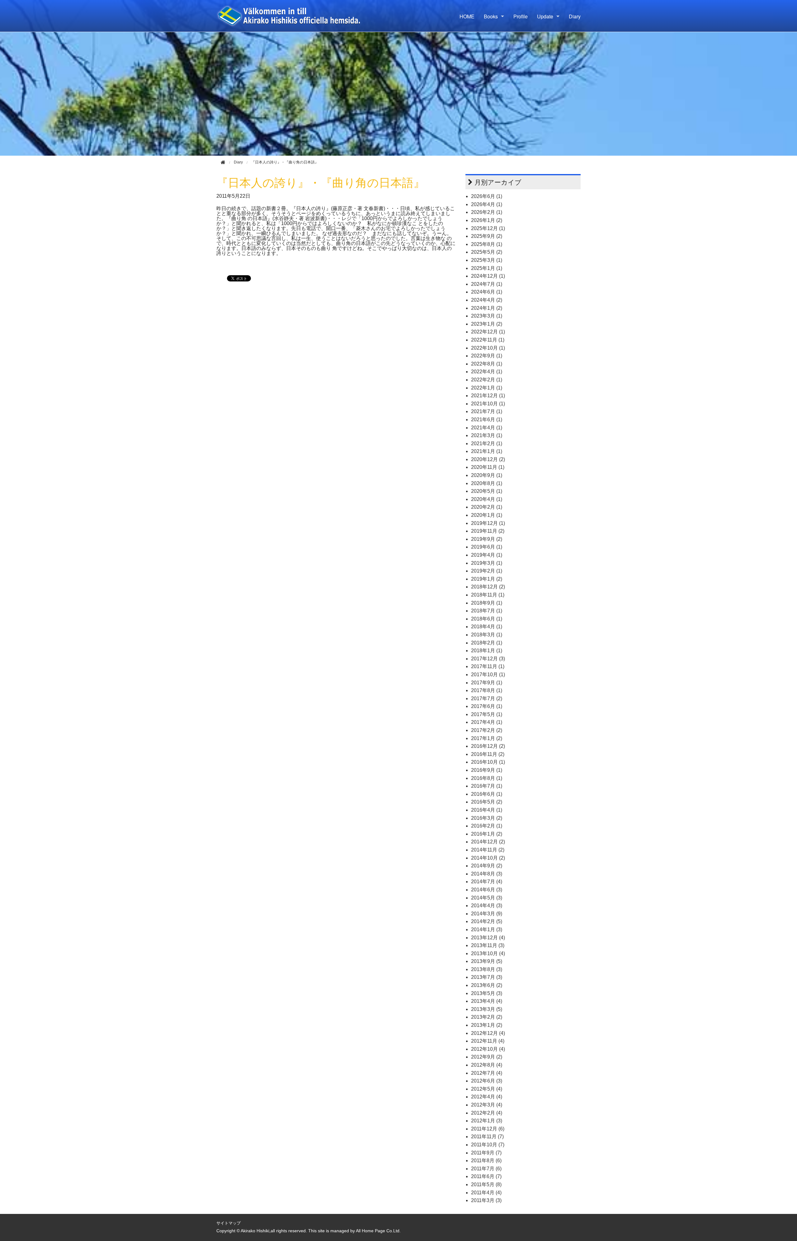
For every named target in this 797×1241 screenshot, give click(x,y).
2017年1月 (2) (486, 738)
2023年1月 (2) (486, 324)
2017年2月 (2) (486, 730)
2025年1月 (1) (486, 268)
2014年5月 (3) (486, 897)
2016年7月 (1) (486, 786)
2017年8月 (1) (486, 690)
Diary (575, 16)
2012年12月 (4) (488, 1033)
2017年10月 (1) (488, 674)
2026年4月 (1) (486, 204)
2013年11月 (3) (487, 945)
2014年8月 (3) (486, 873)
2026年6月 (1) (486, 196)
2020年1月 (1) (486, 515)
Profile (520, 16)
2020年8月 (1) (486, 483)
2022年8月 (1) (486, 363)
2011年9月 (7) (486, 1152)
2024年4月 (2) (486, 300)
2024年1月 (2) (486, 308)
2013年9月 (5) (486, 961)
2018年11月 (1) (487, 594)
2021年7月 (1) (486, 411)
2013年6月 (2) (486, 985)
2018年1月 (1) (486, 650)
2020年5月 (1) (486, 491)
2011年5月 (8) (486, 1184)
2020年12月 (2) (488, 459)
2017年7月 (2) (486, 698)
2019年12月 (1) (488, 523)
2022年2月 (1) (486, 379)
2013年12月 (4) (488, 937)
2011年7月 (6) (486, 1168)
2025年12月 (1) (488, 228)
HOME (467, 16)
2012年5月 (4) (486, 1089)
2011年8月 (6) (486, 1160)
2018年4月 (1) (486, 626)
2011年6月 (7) (486, 1176)
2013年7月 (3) (486, 977)
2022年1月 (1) (486, 387)
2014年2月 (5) (486, 921)
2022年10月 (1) (488, 348)
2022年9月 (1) (486, 355)
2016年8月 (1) (486, 778)
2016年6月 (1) (486, 794)
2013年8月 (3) (486, 969)
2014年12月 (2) (488, 841)
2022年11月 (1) (487, 339)
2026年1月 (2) (486, 220)
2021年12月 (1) (488, 395)
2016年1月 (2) (486, 834)
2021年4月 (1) (486, 427)
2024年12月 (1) (488, 276)
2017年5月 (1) (486, 714)
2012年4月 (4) (486, 1096)
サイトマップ (228, 1223)
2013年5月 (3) (486, 993)
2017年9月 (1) (486, 682)
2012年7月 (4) (486, 1073)
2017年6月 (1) (486, 706)
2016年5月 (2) (486, 802)
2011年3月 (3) (486, 1200)
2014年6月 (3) (486, 889)
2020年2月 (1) (486, 507)
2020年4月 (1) (486, 499)
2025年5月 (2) (486, 252)
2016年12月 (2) (488, 746)
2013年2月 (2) (486, 1017)
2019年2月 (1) (486, 570)
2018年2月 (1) (486, 642)
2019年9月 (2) (486, 539)
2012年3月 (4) (486, 1104)
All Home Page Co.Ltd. (378, 1231)
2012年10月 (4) (488, 1049)
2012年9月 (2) (486, 1056)
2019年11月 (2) (487, 531)
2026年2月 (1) (486, 212)
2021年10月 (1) (488, 403)
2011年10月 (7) (487, 1144)
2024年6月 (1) (486, 292)
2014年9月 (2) (486, 865)
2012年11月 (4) (487, 1041)
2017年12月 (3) (488, 658)
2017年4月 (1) (486, 722)
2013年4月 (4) (486, 1001)
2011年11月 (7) (487, 1136)
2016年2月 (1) (486, 825)
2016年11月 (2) (487, 754)
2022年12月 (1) (488, 331)
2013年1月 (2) (486, 1025)
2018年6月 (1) (486, 618)
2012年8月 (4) (486, 1065)
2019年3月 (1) (486, 563)
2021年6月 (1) (486, 419)
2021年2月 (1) (486, 443)
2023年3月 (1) (486, 316)
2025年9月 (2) (486, 236)
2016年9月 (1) (486, 770)
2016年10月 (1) (488, 762)
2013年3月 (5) (486, 1009)
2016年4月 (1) (486, 810)
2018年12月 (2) (488, 586)
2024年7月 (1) (486, 284)
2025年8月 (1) (486, 244)
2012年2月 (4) (486, 1113)
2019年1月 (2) (486, 579)
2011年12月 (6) (487, 1128)
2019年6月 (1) (486, 547)
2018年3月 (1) (486, 634)
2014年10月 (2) (488, 858)
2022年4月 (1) (486, 371)
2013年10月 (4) (488, 953)
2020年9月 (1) (486, 475)
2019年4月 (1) (486, 555)
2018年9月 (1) (486, 603)
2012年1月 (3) (486, 1120)
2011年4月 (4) (486, 1192)
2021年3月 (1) (486, 435)
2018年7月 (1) (486, 610)
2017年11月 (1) (487, 666)
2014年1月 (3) (486, 929)
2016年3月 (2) (486, 818)
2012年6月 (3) (486, 1080)
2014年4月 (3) (486, 905)
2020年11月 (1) (487, 467)
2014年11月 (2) (487, 849)
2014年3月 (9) (486, 913)
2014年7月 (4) (486, 881)
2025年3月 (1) (486, 260)
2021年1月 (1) (486, 451)
